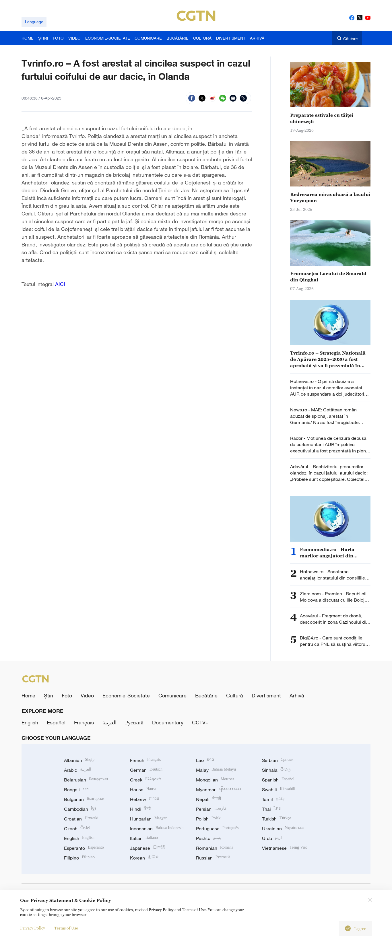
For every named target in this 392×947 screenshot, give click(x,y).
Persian (211, 809)
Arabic (77, 770)
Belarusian (86, 780)
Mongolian (215, 780)
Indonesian (156, 828)
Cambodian (80, 809)
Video (87, 695)
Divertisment (266, 695)
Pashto (208, 838)
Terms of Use (66, 927)
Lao (205, 760)
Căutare (350, 38)
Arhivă (297, 695)
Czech (77, 828)
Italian (144, 838)
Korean (145, 858)
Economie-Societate (126, 695)
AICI (61, 284)
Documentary (167, 722)
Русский (134, 722)
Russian (213, 858)
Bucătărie (206, 695)
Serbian (278, 760)
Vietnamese (284, 848)
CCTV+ (200, 722)
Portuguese (217, 828)
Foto (67, 695)
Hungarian (148, 819)
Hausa (143, 789)
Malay (216, 770)
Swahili (278, 789)
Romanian (214, 848)
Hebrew (144, 799)
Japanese (147, 848)
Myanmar (218, 789)
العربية (109, 722)
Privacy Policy (32, 927)
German (146, 770)
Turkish (276, 819)
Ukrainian (283, 828)
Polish (209, 819)
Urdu (272, 838)
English (30, 722)
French (145, 760)
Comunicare (172, 695)
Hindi (140, 809)
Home (28, 695)
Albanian (79, 760)
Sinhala (276, 770)
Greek (145, 780)
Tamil (273, 799)
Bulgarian (84, 799)
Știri (48, 695)
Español (56, 722)
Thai (271, 809)
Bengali (76, 789)
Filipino (79, 858)
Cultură (234, 695)
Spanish (278, 780)
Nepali (208, 799)
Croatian (81, 819)
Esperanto (84, 848)
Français (84, 722)
